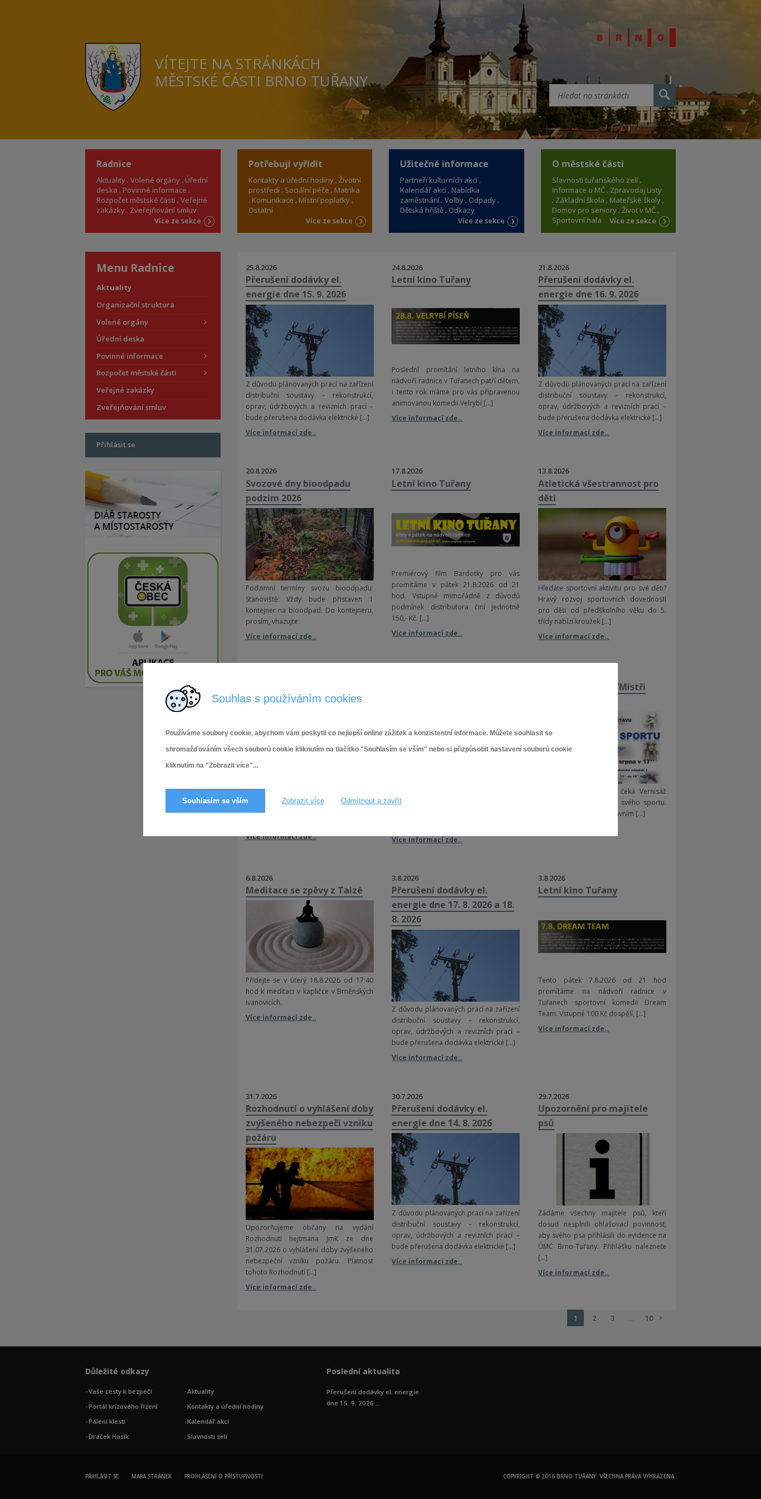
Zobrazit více (303, 801)
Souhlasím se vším (215, 801)
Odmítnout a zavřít (371, 801)
